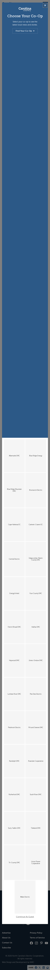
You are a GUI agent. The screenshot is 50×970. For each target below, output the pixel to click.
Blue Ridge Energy (35, 456)
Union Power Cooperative (35, 862)
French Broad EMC (14, 627)
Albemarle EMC (14, 456)
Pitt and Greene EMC (35, 727)
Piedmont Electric (14, 727)
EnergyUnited (14, 593)
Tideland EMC (36, 828)
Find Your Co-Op (24, 31)
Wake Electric (25, 897)
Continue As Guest (25, 917)
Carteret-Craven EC (36, 524)
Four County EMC (36, 593)
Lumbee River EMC (14, 694)
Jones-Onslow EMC (36, 660)
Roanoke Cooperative (35, 761)
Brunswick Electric (35, 490)
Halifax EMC (36, 627)
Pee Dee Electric (36, 694)
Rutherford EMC (14, 794)
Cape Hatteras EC (14, 524)
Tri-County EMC (14, 862)
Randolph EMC (14, 761)
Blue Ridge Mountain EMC (14, 490)
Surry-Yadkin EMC (14, 828)
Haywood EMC (14, 660)
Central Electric (14, 559)
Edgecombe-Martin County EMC (36, 559)
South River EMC (36, 794)
